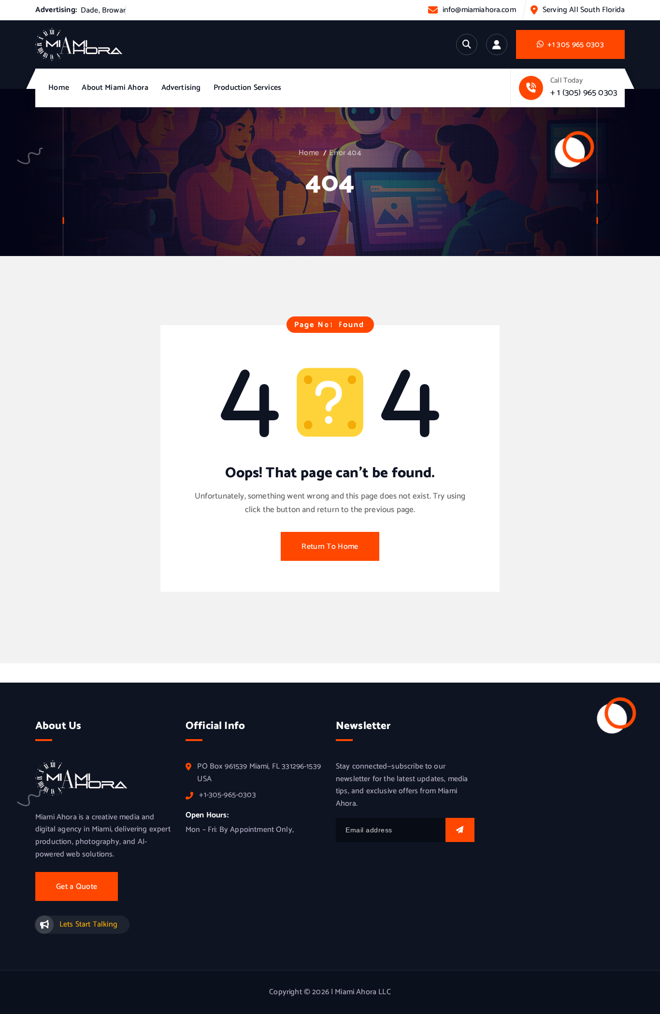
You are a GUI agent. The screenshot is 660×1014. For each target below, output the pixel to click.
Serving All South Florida (584, 9)
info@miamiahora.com (479, 9)
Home (58, 87)
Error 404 (345, 152)
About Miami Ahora (115, 87)
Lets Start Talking (88, 924)
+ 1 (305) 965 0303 (583, 93)
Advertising (181, 87)
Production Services (247, 87)
